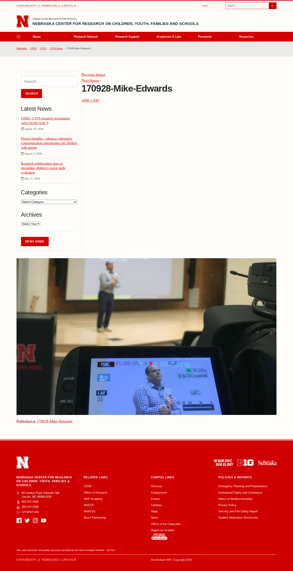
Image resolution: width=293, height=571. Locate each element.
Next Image (90, 80)
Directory (156, 486)
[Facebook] (19, 520)
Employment (159, 492)
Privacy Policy (227, 505)
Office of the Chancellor (166, 524)
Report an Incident (162, 530)
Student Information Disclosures (238, 517)
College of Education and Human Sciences (54, 18)
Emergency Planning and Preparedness (242, 486)
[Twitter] (27, 520)
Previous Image (94, 74)
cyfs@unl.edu (30, 511)
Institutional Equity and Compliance (240, 492)
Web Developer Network (91, 550)
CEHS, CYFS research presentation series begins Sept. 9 (45, 120)
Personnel (204, 36)
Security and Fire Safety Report (238, 511)
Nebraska (22, 48)
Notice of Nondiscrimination (235, 498)
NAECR (89, 505)
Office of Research (95, 492)
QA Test (111, 550)
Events (155, 498)
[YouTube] (43, 520)
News (154, 517)
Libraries (156, 505)
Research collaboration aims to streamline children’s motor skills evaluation (43, 168)
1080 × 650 (90, 100)
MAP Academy (93, 498)
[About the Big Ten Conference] (245, 462)
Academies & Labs (169, 36)
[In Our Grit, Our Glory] (223, 462)
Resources (246, 36)
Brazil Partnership (95, 517)
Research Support (127, 36)
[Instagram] (35, 520)
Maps (154, 511)
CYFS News (56, 48)
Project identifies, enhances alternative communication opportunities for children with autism (49, 143)
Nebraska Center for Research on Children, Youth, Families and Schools (115, 23)
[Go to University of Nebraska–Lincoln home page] (23, 21)
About (37, 36)
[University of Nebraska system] (267, 462)
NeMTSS (89, 511)
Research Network (86, 36)
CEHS (33, 48)
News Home (34, 241)
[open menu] (23, 36)
